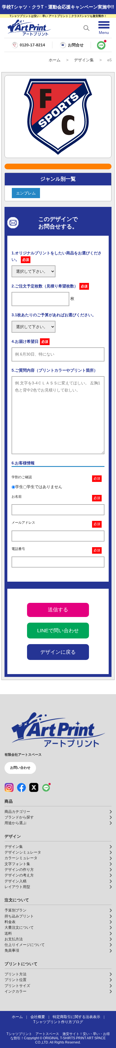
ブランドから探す (19, 817)
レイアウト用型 (17, 887)
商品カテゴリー (17, 812)
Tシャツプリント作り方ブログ (58, 1022)
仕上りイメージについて (25, 945)
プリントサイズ (17, 986)
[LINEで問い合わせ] (101, 45)
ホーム (55, 60)
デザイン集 (84, 60)
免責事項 (12, 950)
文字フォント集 (17, 864)
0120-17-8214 (32, 45)
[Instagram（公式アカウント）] (9, 787)
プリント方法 (15, 974)
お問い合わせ (20, 768)
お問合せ (76, 45)
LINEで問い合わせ (58, 630)
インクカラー (15, 991)
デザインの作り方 (19, 870)
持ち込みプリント (19, 916)
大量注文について (19, 928)
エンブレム (26, 193)
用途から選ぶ (15, 823)
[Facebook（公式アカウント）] (21, 787)
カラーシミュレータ (21, 858)
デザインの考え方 (19, 875)
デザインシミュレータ (23, 852)
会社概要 (37, 1017)
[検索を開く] (86, 28)
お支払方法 (14, 939)
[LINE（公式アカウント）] (46, 787)
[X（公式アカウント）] (33, 787)
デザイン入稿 (15, 881)
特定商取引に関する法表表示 (76, 1017)
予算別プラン (15, 910)
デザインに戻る (58, 652)
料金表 (10, 922)
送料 (8, 934)
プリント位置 (15, 980)
